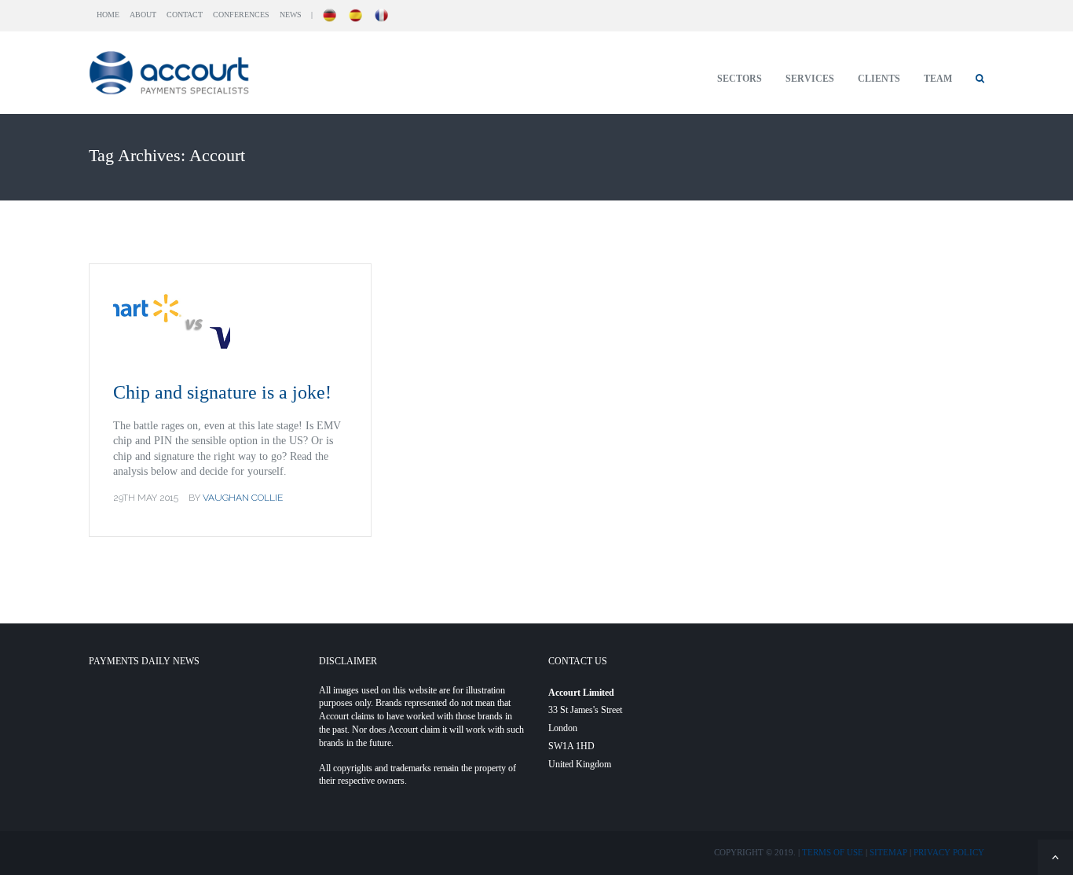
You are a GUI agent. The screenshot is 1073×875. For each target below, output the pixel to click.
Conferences (241, 14)
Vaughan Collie (243, 497)
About (143, 14)
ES (356, 15)
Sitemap (888, 852)
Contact (185, 14)
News (291, 14)
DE (330, 15)
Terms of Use (832, 852)
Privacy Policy (949, 852)
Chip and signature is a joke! (222, 392)
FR (382, 15)
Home (108, 14)
